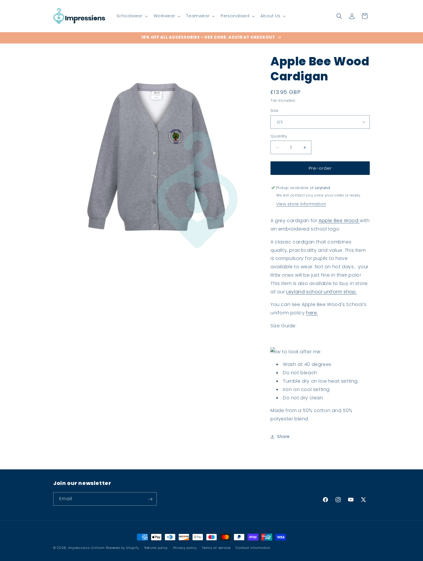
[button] (131, 16)
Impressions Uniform (86, 547)
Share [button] (283, 436)
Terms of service (216, 547)
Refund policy (156, 547)
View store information (301, 204)
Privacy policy (185, 547)
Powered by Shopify (122, 547)
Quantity (278, 136)
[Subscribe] (150, 499)
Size (274, 110)
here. (312, 312)
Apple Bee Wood (339, 220)
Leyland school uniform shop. (321, 291)
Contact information (253, 547)
